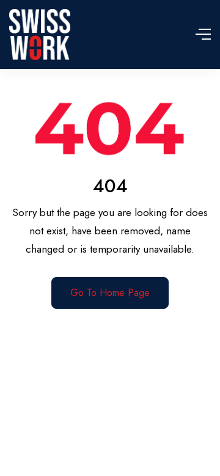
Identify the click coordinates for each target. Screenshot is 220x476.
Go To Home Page (110, 293)
